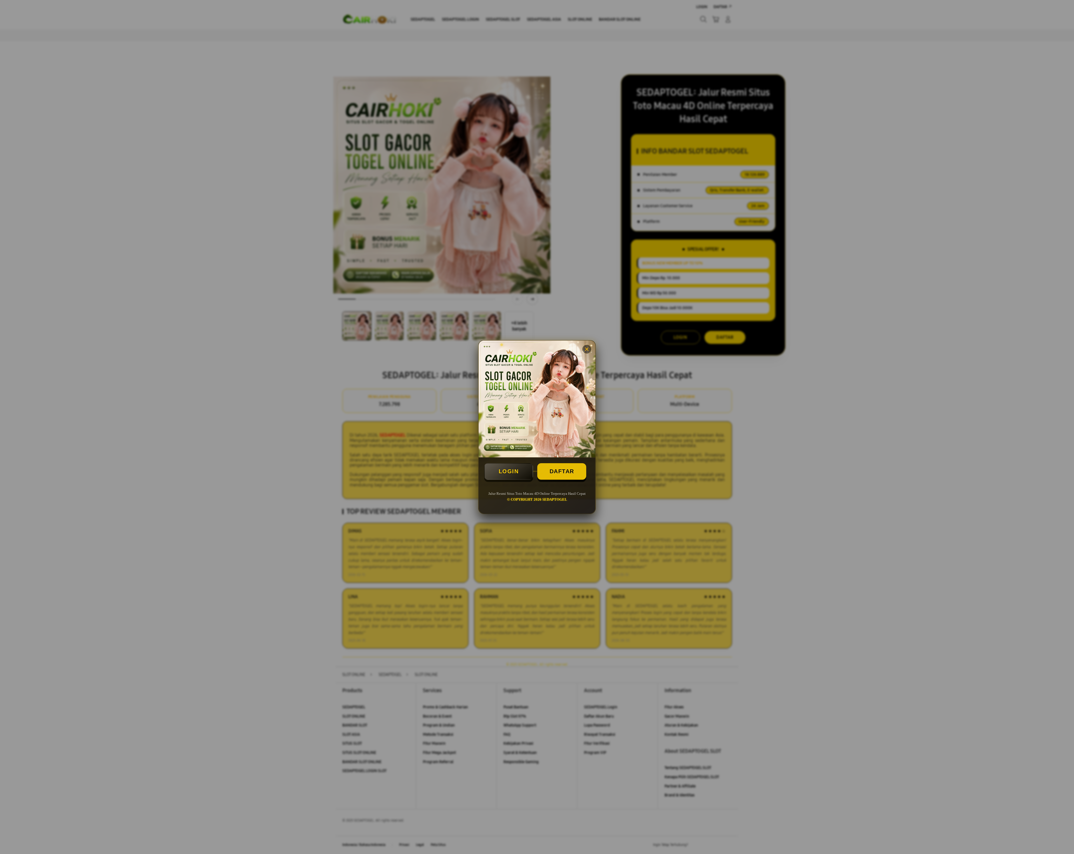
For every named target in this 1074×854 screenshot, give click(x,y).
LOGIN (509, 471)
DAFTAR (562, 471)
